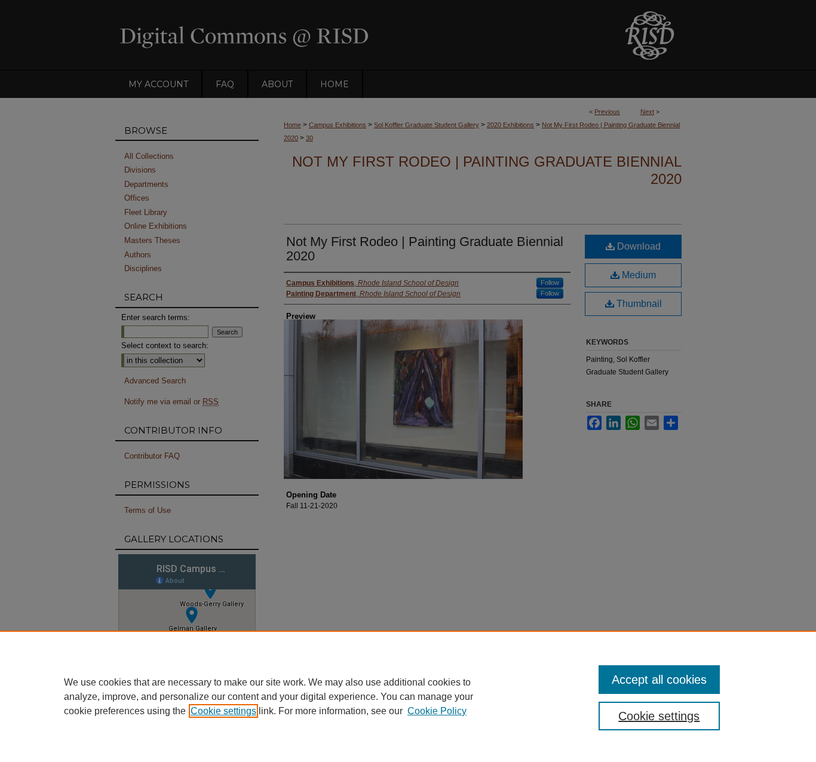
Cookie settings (223, 711)
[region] (408, 696)
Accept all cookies (659, 679)
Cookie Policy (437, 711)
